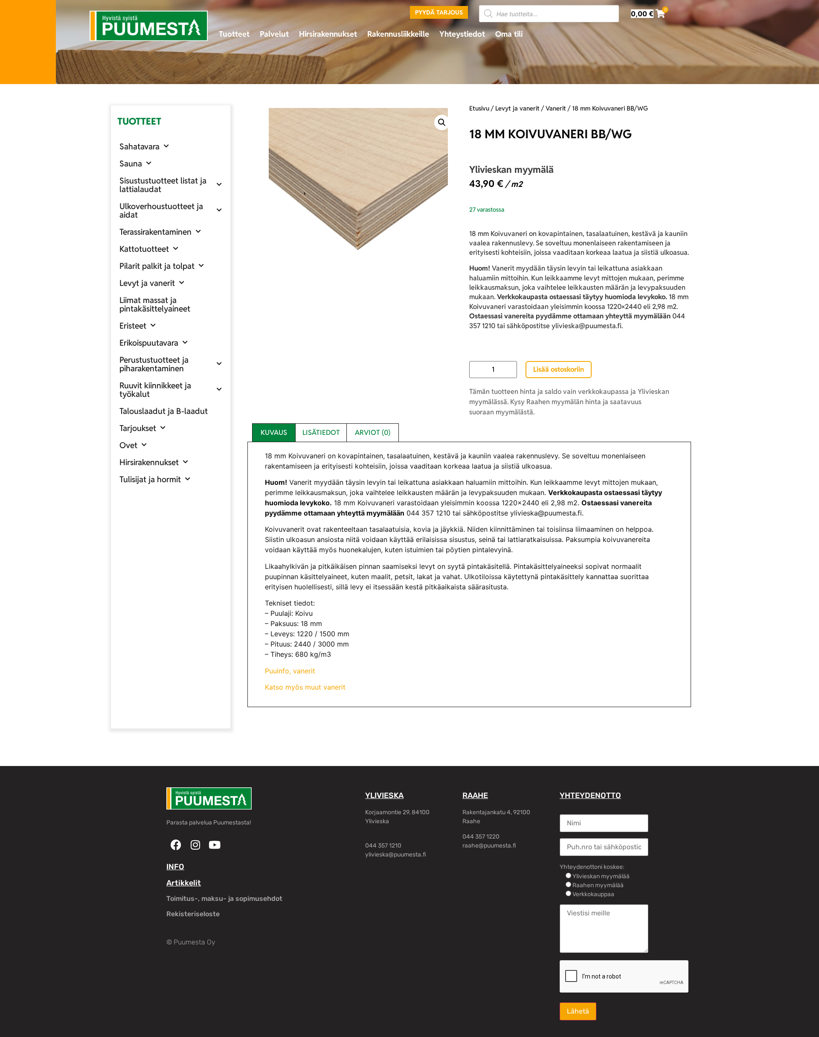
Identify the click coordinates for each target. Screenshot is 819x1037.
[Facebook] (176, 844)
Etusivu (479, 108)
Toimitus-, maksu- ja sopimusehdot (224, 898)
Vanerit (556, 108)
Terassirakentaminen (155, 232)
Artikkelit (183, 883)
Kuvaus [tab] (274, 432)
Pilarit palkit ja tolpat (157, 266)
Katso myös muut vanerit (305, 687)
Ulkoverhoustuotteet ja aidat (161, 210)
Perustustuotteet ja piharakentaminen (154, 364)
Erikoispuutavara (148, 343)
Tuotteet (234, 34)
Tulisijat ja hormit (150, 479)
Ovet (128, 445)
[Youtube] (214, 844)
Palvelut (274, 34)
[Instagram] (195, 844)
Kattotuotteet (144, 249)
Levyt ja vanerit (147, 283)
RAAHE (475, 795)
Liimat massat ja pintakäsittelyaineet (154, 304)
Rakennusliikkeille (398, 34)
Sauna (130, 163)
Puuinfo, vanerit (290, 671)
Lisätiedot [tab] (321, 432)
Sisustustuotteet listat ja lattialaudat (162, 184)
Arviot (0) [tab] (372, 432)
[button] (442, 122)
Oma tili (509, 34)
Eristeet (132, 325)
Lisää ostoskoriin (558, 369)
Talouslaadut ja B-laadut (163, 411)
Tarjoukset (137, 428)
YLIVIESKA (384, 795)
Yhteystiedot (462, 34)
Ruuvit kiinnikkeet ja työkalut (155, 389)
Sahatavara (139, 146)
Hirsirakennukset (328, 34)
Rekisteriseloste (193, 914)
